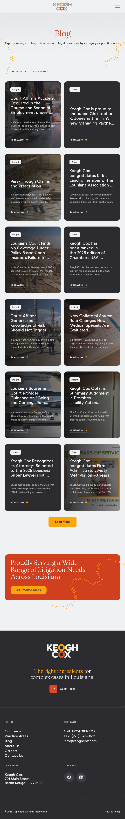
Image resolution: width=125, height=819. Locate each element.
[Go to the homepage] (62, 651)
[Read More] (33, 114)
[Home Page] (62, 6)
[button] (117, 6)
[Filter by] (18, 72)
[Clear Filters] (40, 71)
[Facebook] (69, 777)
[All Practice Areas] (29, 590)
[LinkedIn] (81, 777)
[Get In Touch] (62, 689)
